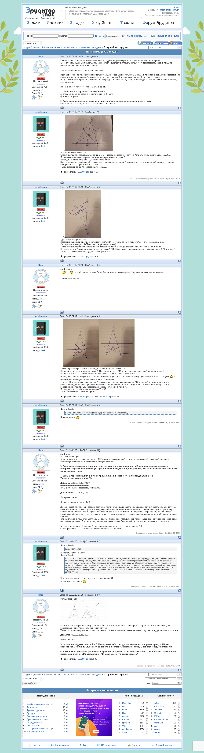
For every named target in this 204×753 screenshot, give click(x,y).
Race (40, 56)
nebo (124, 709)
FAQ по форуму (134, 36)
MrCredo (158, 713)
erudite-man (41, 112)
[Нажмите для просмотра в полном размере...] (89, 150)
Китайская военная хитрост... (41, 704)
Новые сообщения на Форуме (163, 36)
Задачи (33, 22)
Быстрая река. (34, 725)
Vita (124, 726)
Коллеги (136, 745)
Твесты (127, 22)
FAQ (85, 745)
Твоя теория (32, 707)
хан (155, 726)
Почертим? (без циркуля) (115, 47)
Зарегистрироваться (169, 10)
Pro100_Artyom (161, 719)
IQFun (157, 716)
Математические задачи (89, 47)
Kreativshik (127, 719)
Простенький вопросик (37, 719)
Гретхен (126, 723)
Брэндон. (31, 713)
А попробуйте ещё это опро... (41, 728)
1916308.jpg (83, 396)
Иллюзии (55, 22)
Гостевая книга (62, 745)
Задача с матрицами (37, 716)
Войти (176, 7)
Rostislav (126, 703)
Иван (124, 713)
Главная (36, 745)
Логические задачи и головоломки (58, 47)
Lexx (124, 706)
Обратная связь (109, 745)
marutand (158, 723)
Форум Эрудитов (158, 22)
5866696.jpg (83, 172)
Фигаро (157, 732)
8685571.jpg (83, 256)
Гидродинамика (34, 722)
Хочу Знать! (102, 22)
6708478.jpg (105, 396)
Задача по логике (35, 731)
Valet (124, 732)
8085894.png (84, 659)
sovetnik (158, 709)
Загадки (77, 22)
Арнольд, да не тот (36, 710)
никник (125, 716)
